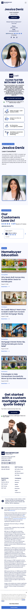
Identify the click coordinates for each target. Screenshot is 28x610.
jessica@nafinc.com (14, 31)
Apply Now (14, 17)
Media (16, 484)
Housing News (4, 274)
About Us (17, 480)
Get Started (14, 412)
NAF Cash (3, 488)
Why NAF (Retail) (5, 469)
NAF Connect (4, 484)
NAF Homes (4, 486)
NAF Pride (17, 475)
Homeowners (4, 371)
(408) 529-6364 (14, 27)
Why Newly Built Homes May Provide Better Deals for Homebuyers (13, 279)
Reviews (17, 482)
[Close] (26, 592)
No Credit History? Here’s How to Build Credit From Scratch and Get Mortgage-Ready (13, 311)
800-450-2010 (12, 510)
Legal (16, 490)
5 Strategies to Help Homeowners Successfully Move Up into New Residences (13, 376)
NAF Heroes (17, 471)
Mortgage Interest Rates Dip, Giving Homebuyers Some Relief (13, 344)
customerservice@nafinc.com (19, 518)
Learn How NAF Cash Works (14, 98)
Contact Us (17, 492)
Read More (4, 286)
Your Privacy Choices (14, 603)
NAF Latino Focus (19, 469)
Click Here (14, 23)
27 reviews (14, 35)
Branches (17, 488)
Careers (17, 486)
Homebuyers (4, 307)
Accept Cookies (14, 607)
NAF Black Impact (19, 473)
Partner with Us (5, 482)
